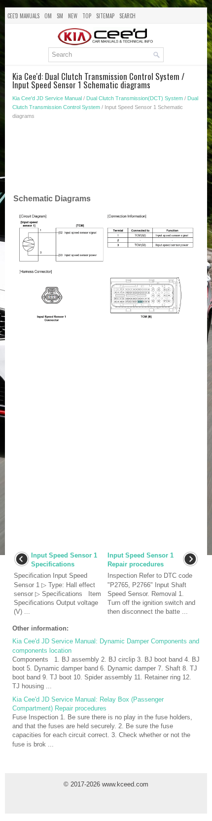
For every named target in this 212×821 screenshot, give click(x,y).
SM (60, 16)
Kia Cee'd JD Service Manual (47, 98)
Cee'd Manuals (23, 16)
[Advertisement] (106, 158)
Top (86, 16)
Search (127, 16)
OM (48, 16)
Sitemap (105, 16)
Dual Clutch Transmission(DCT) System (134, 98)
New (72, 16)
